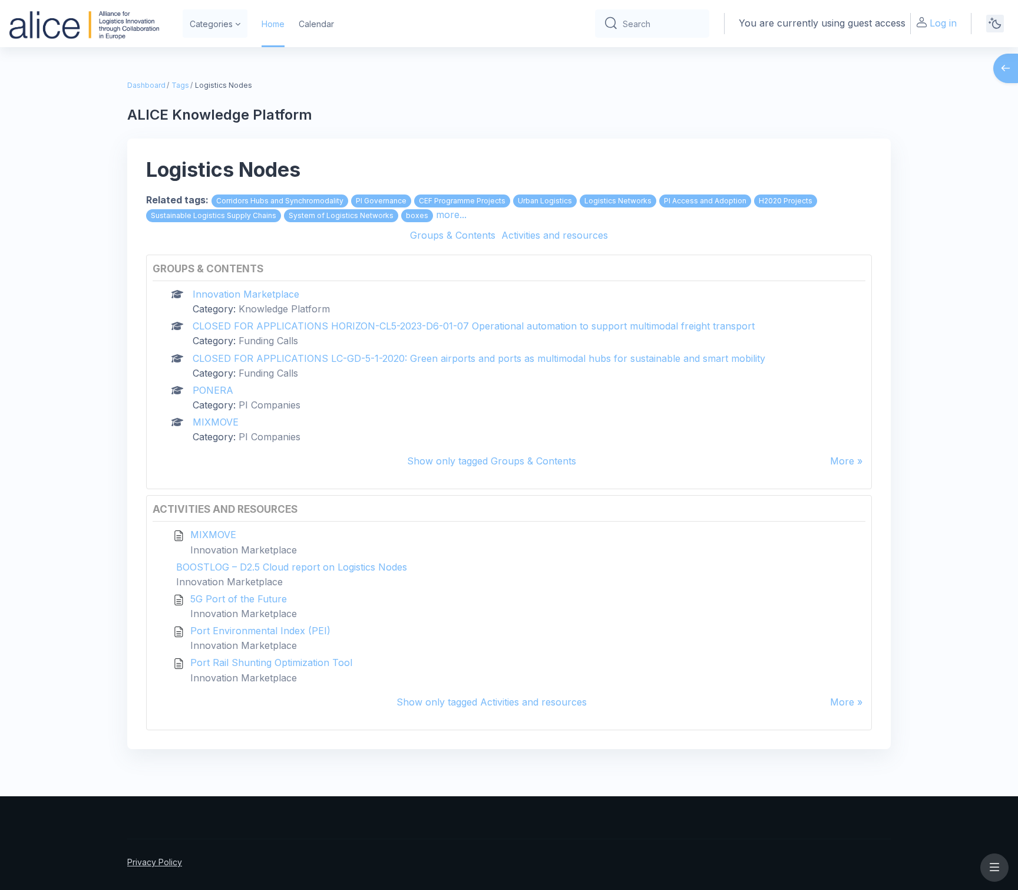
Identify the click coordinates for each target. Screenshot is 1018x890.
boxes (417, 215)
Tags (180, 85)
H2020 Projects (785, 200)
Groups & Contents (452, 235)
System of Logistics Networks (341, 215)
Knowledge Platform (284, 309)
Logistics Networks (618, 200)
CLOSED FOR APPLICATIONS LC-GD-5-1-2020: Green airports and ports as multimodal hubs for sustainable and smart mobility (479, 358)
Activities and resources (554, 235)
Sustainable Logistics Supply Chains (213, 215)
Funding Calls (268, 341)
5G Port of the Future (238, 599)
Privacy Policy (154, 862)
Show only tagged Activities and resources (491, 702)
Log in (943, 23)
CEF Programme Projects (462, 200)
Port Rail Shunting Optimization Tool (271, 662)
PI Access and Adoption (705, 200)
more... (451, 214)
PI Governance (381, 200)
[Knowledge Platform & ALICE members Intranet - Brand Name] (84, 23)
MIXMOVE (216, 422)
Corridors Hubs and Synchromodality (279, 200)
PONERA (213, 390)
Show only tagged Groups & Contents (491, 461)
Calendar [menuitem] (316, 24)
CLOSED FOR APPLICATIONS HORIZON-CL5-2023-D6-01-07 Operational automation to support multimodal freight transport (474, 326)
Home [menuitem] (273, 24)
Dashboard (146, 85)
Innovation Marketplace (246, 294)
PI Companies (269, 405)
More (842, 461)
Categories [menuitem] (211, 24)
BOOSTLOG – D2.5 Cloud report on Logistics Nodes (291, 567)
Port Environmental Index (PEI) (260, 631)
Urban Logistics (545, 200)
